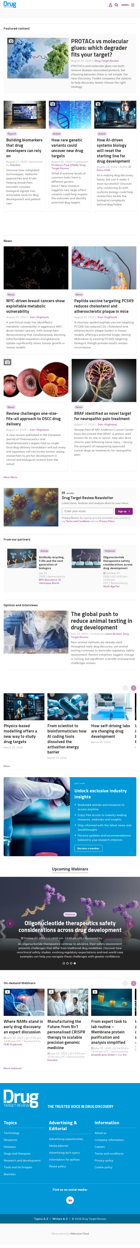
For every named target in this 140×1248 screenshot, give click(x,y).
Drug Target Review (107, 60)
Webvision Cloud (79, 1233)
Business (10, 1174)
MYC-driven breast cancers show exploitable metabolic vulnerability (35, 305)
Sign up (122, 511)
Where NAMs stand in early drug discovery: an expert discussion (23, 1026)
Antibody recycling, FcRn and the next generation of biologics (51, 562)
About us (100, 1133)
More (7, 766)
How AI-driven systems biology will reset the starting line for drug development (113, 150)
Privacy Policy (107, 521)
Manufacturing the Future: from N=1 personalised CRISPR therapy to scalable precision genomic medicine (66, 1034)
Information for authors (64, 1159)
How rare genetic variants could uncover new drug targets (67, 148)
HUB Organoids (13, 1044)
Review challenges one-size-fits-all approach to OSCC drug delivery (33, 418)
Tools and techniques (18, 1167)
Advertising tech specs (64, 1152)
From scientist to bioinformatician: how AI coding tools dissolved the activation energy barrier (67, 738)
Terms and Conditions (78, 521)
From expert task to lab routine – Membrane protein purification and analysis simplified (109, 1031)
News (11, 294)
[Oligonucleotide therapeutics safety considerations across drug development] (71, 963)
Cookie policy (103, 1167)
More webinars (13, 1068)
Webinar (110, 551)
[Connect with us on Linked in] (70, 1200)
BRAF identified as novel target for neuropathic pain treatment (102, 416)
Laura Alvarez (113, 633)
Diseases (10, 1147)
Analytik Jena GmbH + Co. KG (109, 1054)
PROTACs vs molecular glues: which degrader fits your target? (99, 47)
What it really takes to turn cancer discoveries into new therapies (70, 928)
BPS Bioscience (48, 579)
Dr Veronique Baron (50, 581)
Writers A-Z (60, 1218)
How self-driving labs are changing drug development (110, 730)
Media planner (58, 1145)
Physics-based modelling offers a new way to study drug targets (20, 733)
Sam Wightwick (39, 317)
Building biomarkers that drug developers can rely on (24, 148)
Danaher (15, 165)
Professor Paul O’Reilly (64, 165)
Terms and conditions (109, 1153)
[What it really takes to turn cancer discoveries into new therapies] (75, 963)
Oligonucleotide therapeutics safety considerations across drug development (117, 562)
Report (12, 133)
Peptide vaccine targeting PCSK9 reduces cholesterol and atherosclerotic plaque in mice (104, 305)
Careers (100, 1147)
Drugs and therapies (17, 1153)
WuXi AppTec (111, 586)
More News (10, 477)
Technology (12, 1133)
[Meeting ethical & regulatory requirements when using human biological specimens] (64, 963)
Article (56, 133)
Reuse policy (57, 1166)
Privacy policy (104, 1160)
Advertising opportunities (66, 1139)
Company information (109, 1140)
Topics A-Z (41, 1218)
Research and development (22, 1160)
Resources (10, 1140)
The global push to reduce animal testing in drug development (101, 620)
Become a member (88, 848)
